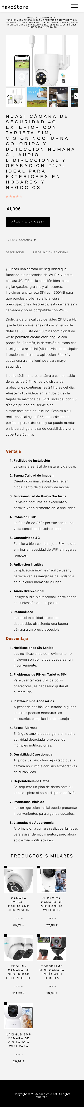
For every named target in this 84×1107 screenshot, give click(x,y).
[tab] (15, 255)
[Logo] (15, 6)
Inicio (31, 17)
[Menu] (74, 6)
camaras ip (46, 17)
